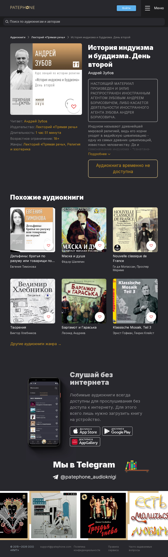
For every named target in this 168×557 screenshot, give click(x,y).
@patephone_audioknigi (88, 477)
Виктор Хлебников (23, 333)
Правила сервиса (113, 548)
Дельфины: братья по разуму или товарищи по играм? (31, 258)
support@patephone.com (55, 546)
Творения (18, 327)
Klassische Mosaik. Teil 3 (132, 327)
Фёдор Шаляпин (73, 261)
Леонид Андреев (73, 333)
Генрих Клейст (144, 333)
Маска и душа (73, 256)
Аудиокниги (17, 37)
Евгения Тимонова (23, 266)
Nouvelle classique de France (130, 258)
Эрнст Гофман (123, 333)
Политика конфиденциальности (87, 548)
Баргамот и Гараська (79, 327)
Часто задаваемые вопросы (140, 548)
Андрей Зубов (35, 121)
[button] (126, 8)
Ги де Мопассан (124, 266)
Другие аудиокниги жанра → (35, 344)
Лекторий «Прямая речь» (48, 37)
